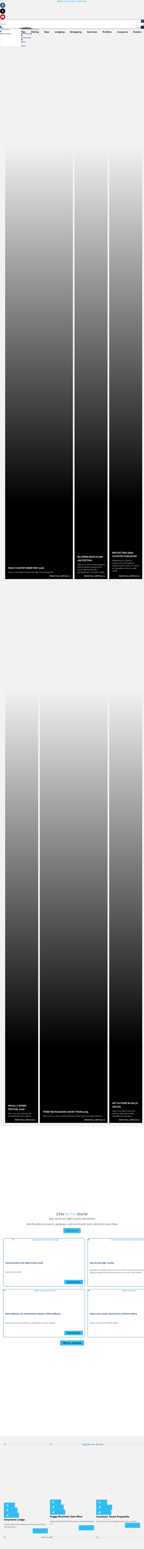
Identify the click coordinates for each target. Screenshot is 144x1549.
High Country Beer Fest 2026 (26, 568)
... (16, 1527)
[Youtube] (2, 17)
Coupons (122, 31)
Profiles (107, 31)
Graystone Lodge (14, 1519)
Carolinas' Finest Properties (112, 1516)
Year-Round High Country (102, 1263)
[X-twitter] (2, 11)
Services (92, 31)
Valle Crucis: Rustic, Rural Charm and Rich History (113, 1314)
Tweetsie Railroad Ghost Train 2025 (65, 1111)
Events (137, 31)
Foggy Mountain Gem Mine (66, 1516)
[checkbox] (10, 32)
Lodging (60, 31)
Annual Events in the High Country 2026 (24, 1263)
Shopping (76, 31)
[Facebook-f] (2, 5)
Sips (46, 31)
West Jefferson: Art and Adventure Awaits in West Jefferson (33, 1314)
